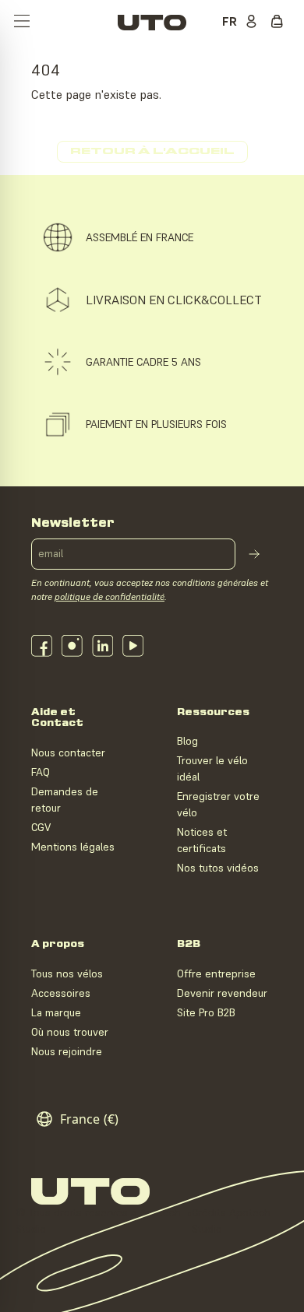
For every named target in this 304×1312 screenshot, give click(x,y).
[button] (22, 22)
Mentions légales (73, 847)
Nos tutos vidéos (218, 868)
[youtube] (132, 646)
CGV (41, 827)
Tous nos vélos (67, 973)
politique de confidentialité (109, 596)
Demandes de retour (64, 799)
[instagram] (72, 646)
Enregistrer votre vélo (218, 804)
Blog (187, 741)
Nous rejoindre (66, 1051)
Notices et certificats (202, 840)
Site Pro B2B (206, 1012)
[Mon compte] (254, 22)
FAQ (40, 772)
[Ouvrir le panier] (280, 22)
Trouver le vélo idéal (212, 768)
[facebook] (41, 646)
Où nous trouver (69, 1032)
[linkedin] (102, 646)
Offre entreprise (216, 973)
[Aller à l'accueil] (152, 22)
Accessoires (60, 993)
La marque (56, 1012)
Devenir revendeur (222, 993)
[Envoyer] (254, 554)
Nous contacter (68, 752)
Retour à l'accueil (152, 151)
